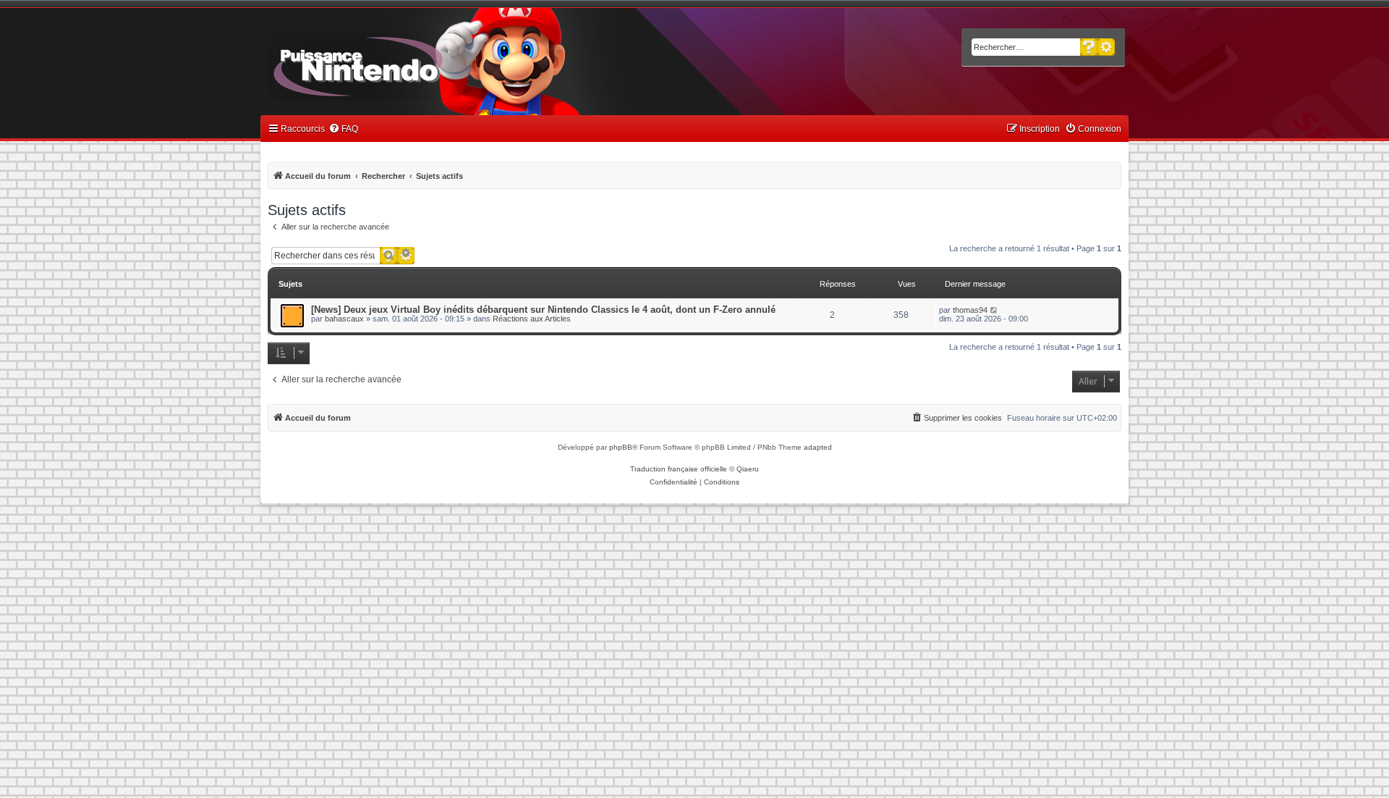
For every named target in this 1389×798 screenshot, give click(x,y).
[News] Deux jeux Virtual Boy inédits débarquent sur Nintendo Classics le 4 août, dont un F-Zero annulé (543, 309)
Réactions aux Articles (532, 318)
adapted (818, 447)
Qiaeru (747, 469)
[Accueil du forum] (398, 63)
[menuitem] (343, 129)
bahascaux (344, 318)
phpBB (620, 447)
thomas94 (970, 310)
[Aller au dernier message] (994, 310)
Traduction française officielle (678, 469)
